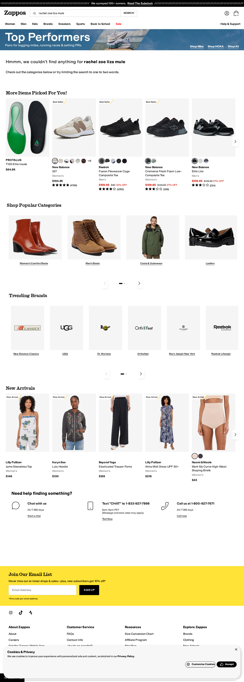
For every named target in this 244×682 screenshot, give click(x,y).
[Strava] (31, 613)
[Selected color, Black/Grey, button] (101, 161)
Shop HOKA (216, 46)
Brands (187, 633)
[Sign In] (227, 13)
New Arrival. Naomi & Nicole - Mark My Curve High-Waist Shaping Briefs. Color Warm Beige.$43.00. (213, 437)
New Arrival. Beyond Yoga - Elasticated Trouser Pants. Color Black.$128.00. (120, 435)
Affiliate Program (136, 640)
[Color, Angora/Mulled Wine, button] (72, 161)
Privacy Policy (126, 656)
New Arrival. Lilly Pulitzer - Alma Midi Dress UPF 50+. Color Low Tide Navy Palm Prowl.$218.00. (167, 435)
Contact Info (75, 640)
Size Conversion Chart (139, 633)
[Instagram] (11, 613)
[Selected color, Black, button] (195, 161)
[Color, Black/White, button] (124, 161)
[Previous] (105, 283)
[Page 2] (124, 283)
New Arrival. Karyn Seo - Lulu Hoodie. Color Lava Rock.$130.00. (74, 435)
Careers (14, 640)
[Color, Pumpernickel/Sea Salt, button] (83, 161)
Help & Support (230, 24)
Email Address (21, 590)
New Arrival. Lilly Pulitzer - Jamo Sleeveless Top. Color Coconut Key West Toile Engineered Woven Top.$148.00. (27, 435)
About (12, 633)
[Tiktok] (21, 613)
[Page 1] (121, 283)
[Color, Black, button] (200, 456)
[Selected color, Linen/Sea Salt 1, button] (55, 161)
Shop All (233, 46)
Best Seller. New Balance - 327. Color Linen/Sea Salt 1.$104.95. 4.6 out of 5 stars (74, 142)
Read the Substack (140, 3)
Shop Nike (196, 46)
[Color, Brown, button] (107, 161)
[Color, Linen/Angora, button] (61, 161)
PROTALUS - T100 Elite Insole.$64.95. (27, 135)
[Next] (235, 141)
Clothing (188, 640)
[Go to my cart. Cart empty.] (236, 13)
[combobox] (75, 13)
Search (129, 12)
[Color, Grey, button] (206, 161)
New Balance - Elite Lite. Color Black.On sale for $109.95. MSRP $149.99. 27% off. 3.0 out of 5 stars (213, 142)
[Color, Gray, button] (113, 161)
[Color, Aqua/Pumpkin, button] (154, 161)
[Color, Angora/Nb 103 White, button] (78, 161)
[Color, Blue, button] (119, 161)
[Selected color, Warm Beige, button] (195, 456)
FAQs (70, 633)
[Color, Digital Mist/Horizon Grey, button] (66, 161)
